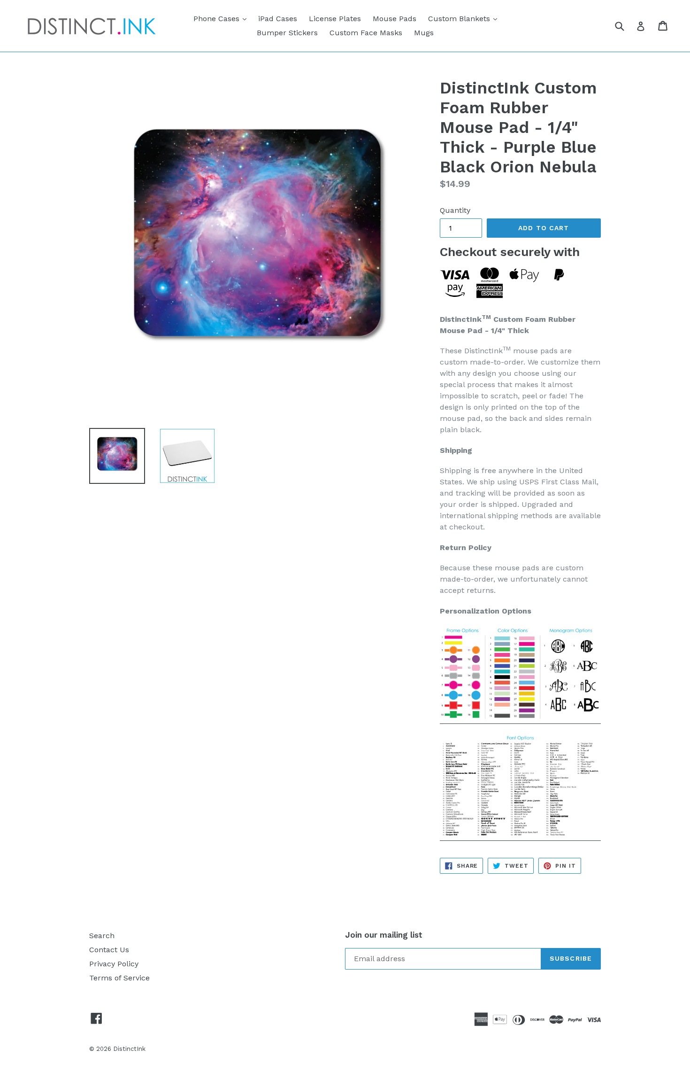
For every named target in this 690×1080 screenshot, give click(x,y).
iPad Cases (277, 18)
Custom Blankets (465, 18)
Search (102, 935)
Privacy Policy (113, 963)
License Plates (335, 18)
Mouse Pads (394, 18)
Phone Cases (222, 18)
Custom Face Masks (366, 32)
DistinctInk (129, 1048)
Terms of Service (119, 977)
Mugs (424, 32)
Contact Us (109, 949)
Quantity (455, 210)
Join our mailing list (383, 935)
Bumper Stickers (287, 32)
